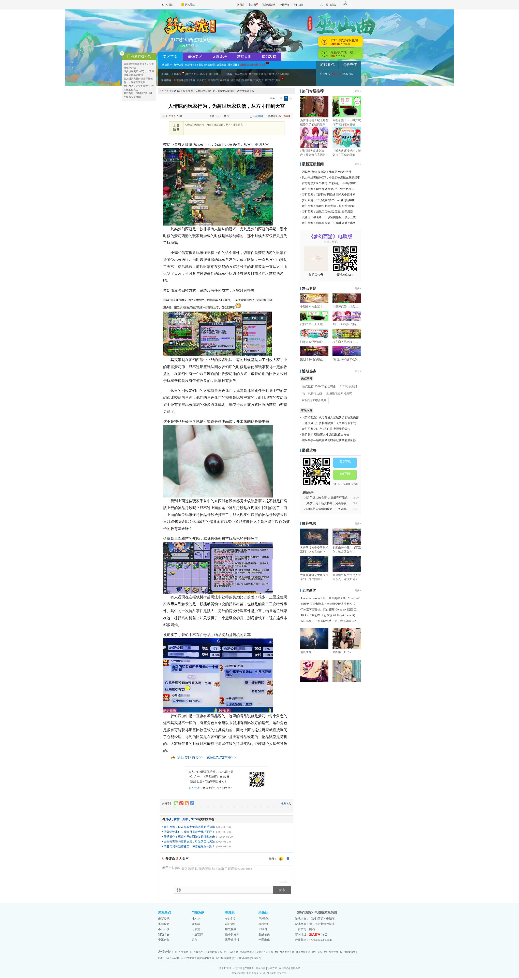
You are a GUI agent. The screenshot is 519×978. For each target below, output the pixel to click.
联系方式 (272, 968)
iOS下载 (345, 473)
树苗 (177, 819)
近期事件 (176, 74)
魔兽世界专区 (303, 952)
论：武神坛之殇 (312, 393)
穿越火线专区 (247, 952)
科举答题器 (241, 74)
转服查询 (247, 80)
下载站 (200, 64)
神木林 (196, 918)
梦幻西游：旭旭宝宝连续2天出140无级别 (327, 211)
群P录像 (263, 923)
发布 (282, 890)
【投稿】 (286, 116)
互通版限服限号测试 (339, 393)
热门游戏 (331, 4)
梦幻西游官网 (331, 952)
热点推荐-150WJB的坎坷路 (319, 386)
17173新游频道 (224, 958)
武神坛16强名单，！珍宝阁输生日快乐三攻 (329, 217)
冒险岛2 (255, 958)
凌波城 (196, 923)
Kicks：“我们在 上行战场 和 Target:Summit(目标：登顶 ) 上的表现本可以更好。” (351, 615)
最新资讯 (163, 918)
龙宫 (194, 939)
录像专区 (195, 57)
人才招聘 (237, 968)
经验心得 (202, 74)
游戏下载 (348, 73)
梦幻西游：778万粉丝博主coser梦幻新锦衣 (328, 200)
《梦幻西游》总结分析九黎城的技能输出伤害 (330, 417)
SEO (194, 819)
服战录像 (264, 934)
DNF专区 (317, 952)
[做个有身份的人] (281, 859)
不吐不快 (163, 929)
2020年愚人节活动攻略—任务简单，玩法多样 (332, 508)
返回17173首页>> (221, 758)
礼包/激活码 (268, 4)
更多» (358, 91)
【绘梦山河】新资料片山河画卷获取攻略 (329, 503)
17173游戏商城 (273, 80)
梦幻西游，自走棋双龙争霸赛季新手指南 (189, 827)
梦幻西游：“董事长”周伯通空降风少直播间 (328, 194)
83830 (161, 958)
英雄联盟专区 (214, 952)
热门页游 (298, 4)
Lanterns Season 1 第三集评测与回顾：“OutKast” (330, 598)
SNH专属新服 (348, 386)
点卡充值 (349, 65)
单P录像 (263, 918)
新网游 (240, 4)
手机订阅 (258, 116)
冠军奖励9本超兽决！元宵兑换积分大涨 (327, 171)
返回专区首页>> (190, 758)
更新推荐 (190, 64)
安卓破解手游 (206, 958)
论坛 (324, 934)
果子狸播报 (232, 939)
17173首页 (168, 4)
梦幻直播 (244, 57)
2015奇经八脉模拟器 (278, 74)
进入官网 (315, 934)
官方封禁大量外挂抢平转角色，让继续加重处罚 (331, 183)
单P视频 (230, 918)
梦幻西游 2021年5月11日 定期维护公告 (326, 428)
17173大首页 (181, 952)
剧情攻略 (190, 80)
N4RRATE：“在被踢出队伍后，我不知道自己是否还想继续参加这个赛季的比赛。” (352, 620)
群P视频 (230, 923)
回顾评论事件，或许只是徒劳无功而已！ (189, 831)
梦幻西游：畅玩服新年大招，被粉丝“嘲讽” (328, 205)
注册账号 (325, 73)
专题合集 (163, 939)
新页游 (252, 4)
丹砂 (168, 819)
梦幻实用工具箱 (257, 74)
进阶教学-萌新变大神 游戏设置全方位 (325, 434)
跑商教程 (213, 80)
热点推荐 (167, 64)
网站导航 (190, 4)
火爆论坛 (219, 57)
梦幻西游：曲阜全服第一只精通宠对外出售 (329, 223)
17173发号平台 (198, 952)
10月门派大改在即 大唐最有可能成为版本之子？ (334, 497)
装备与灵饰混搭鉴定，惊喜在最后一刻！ (189, 846)
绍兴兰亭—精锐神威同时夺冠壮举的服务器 (329, 440)
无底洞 (196, 929)
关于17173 (225, 968)
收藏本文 (286, 803)
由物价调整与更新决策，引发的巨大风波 (189, 841)
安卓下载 (345, 461)
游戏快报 (178, 64)
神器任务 (235, 80)
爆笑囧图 (233, 64)
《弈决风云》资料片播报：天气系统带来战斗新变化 (334, 423)
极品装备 (221, 64)
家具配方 (201, 80)
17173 (163, 91)
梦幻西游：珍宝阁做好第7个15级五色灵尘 (328, 188)
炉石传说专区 (231, 952)
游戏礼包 (327, 65)
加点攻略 (224, 80)
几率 (185, 819)
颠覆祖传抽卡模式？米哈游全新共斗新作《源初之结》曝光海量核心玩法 (346, 603)
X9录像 (263, 929)
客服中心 (284, 968)
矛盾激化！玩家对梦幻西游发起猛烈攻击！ (191, 836)
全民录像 (264, 939)
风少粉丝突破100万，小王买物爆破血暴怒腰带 (331, 177)
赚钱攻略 (214, 74)
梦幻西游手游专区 (284, 952)
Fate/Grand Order (174, 958)
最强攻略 (269, 57)
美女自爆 (210, 64)
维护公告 (191, 74)
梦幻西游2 (174, 91)
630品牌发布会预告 (314, 400)
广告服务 (249, 968)
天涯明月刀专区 (264, 952)
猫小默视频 (232, 934)
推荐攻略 (163, 923)
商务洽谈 (261, 968)
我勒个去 (163, 934)
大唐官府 (197, 934)
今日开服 (284, 4)
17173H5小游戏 (241, 958)
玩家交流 (258, 80)
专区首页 (170, 57)
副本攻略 (179, 80)
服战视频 (230, 929)
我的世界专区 (191, 958)
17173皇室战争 (348, 952)
